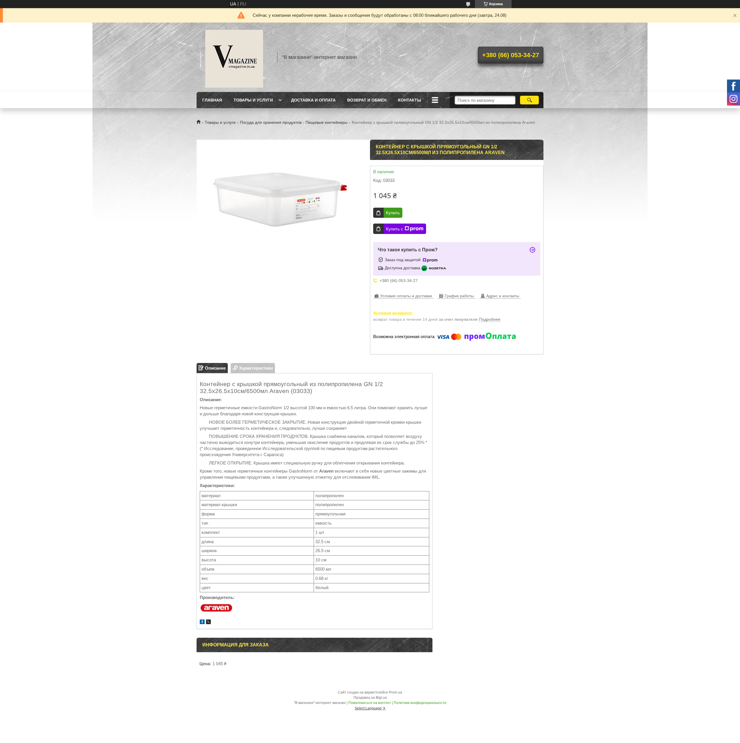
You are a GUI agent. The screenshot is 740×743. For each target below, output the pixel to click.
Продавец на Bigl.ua (370, 698)
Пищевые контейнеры (326, 122)
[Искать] (529, 100)
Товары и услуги (253, 100)
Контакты (409, 100)
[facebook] (202, 622)
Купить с (394, 228)
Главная (212, 100)
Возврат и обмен (366, 100)
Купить (393, 212)
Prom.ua (395, 692)
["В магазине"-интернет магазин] (234, 57)
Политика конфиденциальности (420, 703)
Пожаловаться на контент (369, 703)
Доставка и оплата (313, 100)
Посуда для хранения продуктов (270, 122)
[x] (208, 622)
